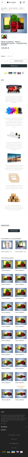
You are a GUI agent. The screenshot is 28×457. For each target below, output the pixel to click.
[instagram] (4, 423)
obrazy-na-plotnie (15, 219)
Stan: (12, 223)
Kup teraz (15, 65)
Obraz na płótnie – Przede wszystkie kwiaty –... (7, 251)
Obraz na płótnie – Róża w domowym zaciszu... (7, 270)
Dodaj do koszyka (18, 61)
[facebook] (1, 423)
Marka (10, 219)
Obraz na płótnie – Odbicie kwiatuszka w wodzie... (21, 251)
